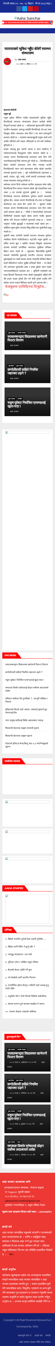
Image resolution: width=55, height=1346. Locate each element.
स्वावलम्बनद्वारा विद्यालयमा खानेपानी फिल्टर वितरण (27, 338)
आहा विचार (11, 366)
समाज (18, 1142)
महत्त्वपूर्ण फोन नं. (25, 1335)
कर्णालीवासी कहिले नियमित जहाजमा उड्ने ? (22, 371)
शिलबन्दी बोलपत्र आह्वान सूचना (18, 736)
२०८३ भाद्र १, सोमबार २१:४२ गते (22, 1155)
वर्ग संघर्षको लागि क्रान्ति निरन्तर (22, 977)
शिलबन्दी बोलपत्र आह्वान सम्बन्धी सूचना (22, 728)
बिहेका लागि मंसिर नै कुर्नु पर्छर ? (21, 946)
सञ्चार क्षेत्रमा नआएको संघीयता (22, 1011)
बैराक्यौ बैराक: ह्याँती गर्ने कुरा (20, 970)
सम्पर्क (48, 1335)
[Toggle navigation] (4, 31)
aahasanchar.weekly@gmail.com (22, 1200)
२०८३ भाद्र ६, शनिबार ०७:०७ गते (22, 1093)
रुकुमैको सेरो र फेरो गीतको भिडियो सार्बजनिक (27, 996)
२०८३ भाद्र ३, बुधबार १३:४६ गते (22, 1124)
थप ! (11, 1254)
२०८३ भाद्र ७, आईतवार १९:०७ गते (23, 1062)
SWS (35, 1326)
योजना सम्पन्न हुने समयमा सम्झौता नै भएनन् (26, 1004)
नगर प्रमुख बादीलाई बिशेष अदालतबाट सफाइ (24, 720)
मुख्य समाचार (11, 333)
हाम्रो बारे (39, 1335)
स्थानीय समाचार (21, 333)
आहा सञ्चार (22, 59)
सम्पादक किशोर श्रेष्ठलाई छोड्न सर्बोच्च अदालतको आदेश (25, 1148)
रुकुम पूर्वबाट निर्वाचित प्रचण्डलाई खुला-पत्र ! (26, 404)
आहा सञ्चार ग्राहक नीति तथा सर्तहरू (35, 1342)
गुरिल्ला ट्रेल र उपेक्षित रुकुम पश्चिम (23, 962)
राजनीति (19, 399)
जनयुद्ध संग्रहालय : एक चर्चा (20, 954)
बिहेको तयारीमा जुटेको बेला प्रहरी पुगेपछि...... (27, 939)
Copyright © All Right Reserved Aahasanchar (27, 1320)
